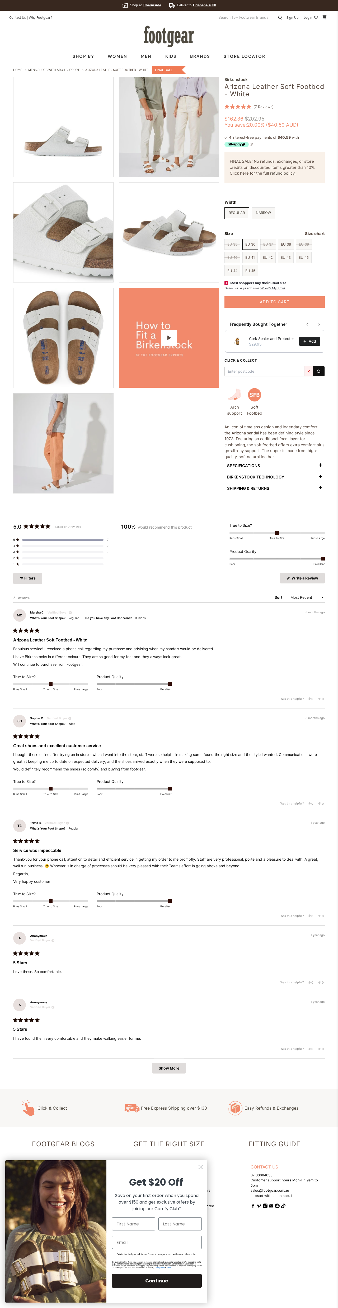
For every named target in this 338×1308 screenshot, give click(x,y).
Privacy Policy (160, 1267)
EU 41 (250, 257)
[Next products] (319, 324)
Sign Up (293, 17)
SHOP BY (83, 56)
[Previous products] (307, 324)
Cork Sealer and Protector (271, 338)
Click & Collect (52, 1108)
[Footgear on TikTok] (283, 1207)
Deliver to (196, 5)
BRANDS (200, 56)
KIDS (171, 56)
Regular (237, 212)
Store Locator (244, 56)
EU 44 (232, 271)
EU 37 (268, 244)
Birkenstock (236, 79)
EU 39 (304, 244)
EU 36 (250, 244)
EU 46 (304, 257)
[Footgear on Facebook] (253, 1207)
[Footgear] (169, 36)
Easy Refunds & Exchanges (271, 1108)
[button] (249, 107)
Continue (156, 1280)
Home (17, 70)
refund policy (282, 173)
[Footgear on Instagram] (265, 1207)
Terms (169, 1267)
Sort (279, 597)
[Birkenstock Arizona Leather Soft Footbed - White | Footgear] (63, 126)
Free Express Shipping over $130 (174, 1108)
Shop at (145, 5)
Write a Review (308, 579)
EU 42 (268, 257)
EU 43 (286, 257)
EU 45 (250, 271)
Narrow (263, 212)
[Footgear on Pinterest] (259, 1207)
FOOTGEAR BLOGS (63, 1144)
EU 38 (286, 244)
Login (308, 17)
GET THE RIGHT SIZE (169, 1144)
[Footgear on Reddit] (277, 1207)
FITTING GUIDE (274, 1144)
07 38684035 (262, 1175)
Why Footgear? (40, 17)
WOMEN (117, 56)
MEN (146, 56)
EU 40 (232, 257)
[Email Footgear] (271, 1207)
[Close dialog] (200, 1167)
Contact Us (17, 17)
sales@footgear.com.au (270, 1190)
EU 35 (232, 244)
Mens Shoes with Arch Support (53, 70)
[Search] (319, 371)
